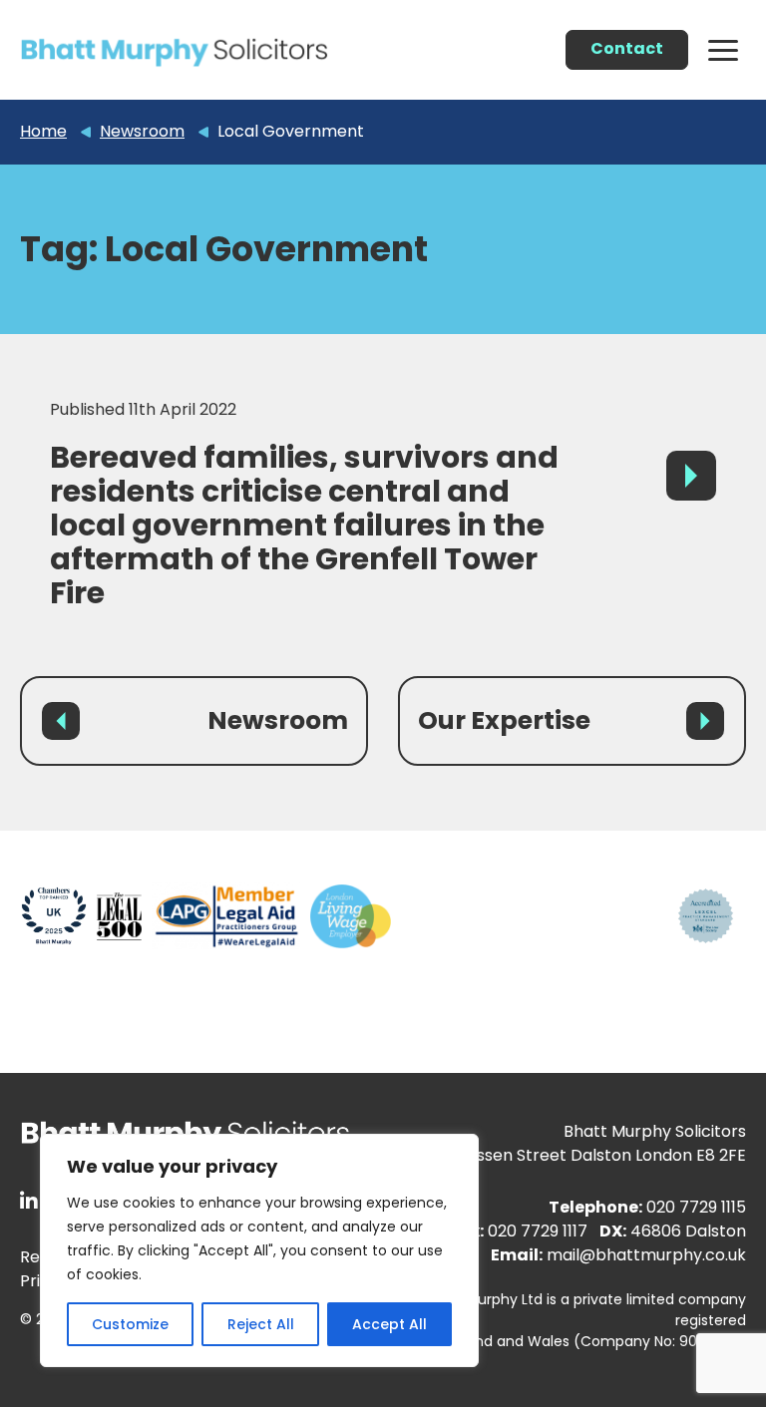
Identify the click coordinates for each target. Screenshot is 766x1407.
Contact (626, 48)
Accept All (389, 1324)
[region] (259, 1250)
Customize (130, 1324)
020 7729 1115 (696, 1207)
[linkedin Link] (29, 1202)
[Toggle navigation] (723, 49)
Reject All (260, 1324)
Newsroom (277, 720)
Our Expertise (504, 720)
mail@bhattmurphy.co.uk (646, 1254)
